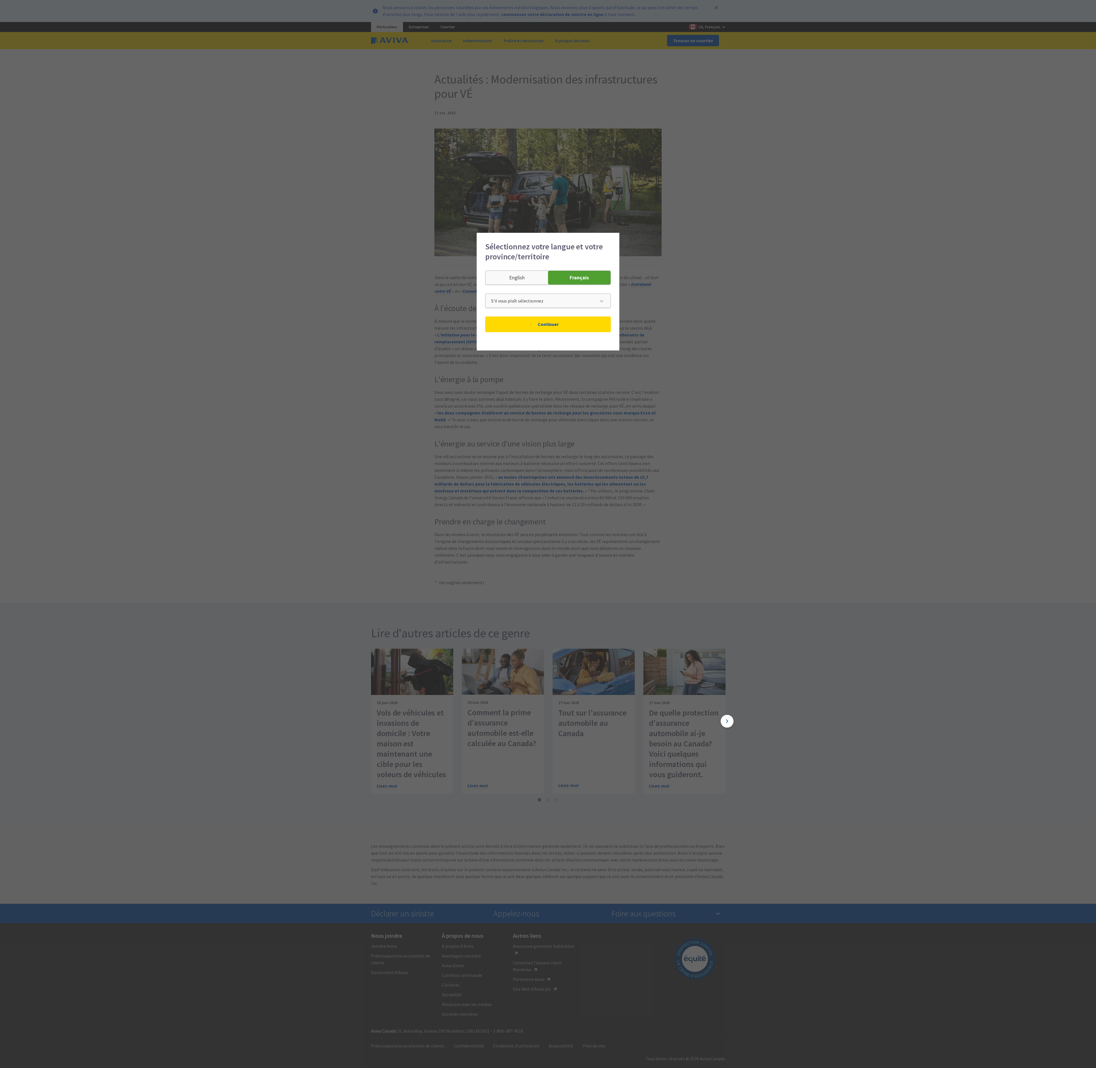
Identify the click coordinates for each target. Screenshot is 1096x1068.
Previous (368, 721)
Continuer (548, 324)
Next (727, 721)
